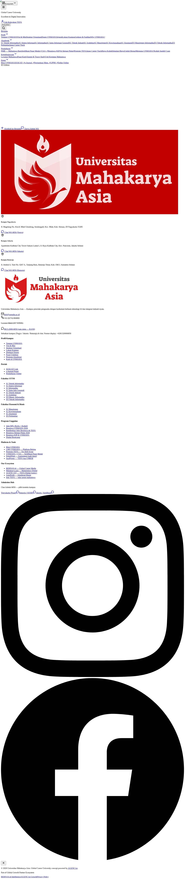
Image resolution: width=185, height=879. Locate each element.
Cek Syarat (8, 125)
